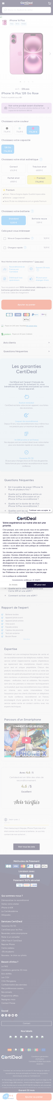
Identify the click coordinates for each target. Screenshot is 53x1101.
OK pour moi (40, 585)
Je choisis (13, 585)
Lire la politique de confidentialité (15, 576)
